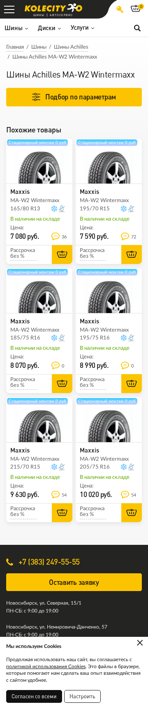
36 (64, 237)
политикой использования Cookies (46, 666)
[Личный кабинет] (119, 9)
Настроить (82, 696)
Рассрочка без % (22, 253)
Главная (15, 47)
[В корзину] (62, 254)
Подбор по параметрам (80, 96)
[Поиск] (137, 27)
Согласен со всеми (34, 696)
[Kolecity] (53, 7)
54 (64, 495)
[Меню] (9, 9)
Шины (38, 47)
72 (133, 237)
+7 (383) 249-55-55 (48, 561)
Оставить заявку (74, 582)
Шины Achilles (71, 47)
